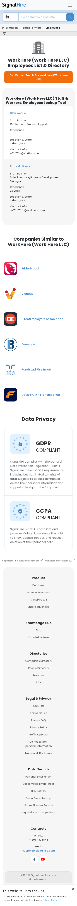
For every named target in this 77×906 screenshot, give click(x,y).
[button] (38, 113)
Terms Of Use (38, 713)
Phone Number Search (39, 805)
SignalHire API (38, 599)
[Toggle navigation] (70, 5)
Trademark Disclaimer (38, 753)
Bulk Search (38, 791)
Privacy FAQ (38, 720)
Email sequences (38, 607)
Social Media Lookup (38, 798)
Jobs (38, 682)
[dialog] (38, 895)
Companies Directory (38, 661)
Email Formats (32, 28)
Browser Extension (38, 592)
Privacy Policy (38, 727)
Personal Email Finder (38, 776)
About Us (38, 706)
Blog (38, 630)
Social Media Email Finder (38, 784)
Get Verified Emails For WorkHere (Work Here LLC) (38, 77)
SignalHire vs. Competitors (38, 812)
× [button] (73, 889)
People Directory (38, 668)
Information (10, 28)
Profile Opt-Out (38, 734)
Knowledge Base (38, 637)
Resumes (38, 675)
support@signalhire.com (38, 850)
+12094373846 (38, 840)
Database (38, 585)
